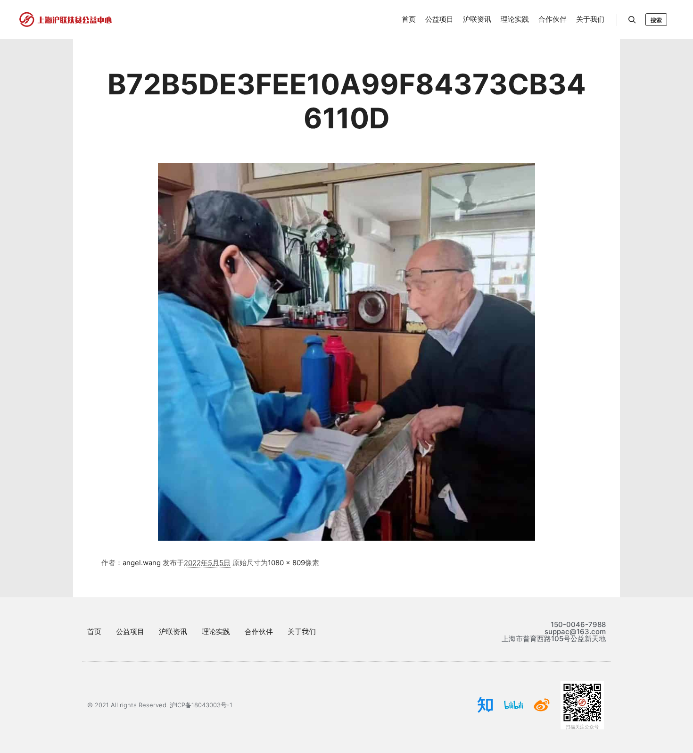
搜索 (656, 20)
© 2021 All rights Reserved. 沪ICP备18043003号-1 (159, 705)
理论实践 (216, 631)
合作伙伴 (259, 631)
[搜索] (632, 20)
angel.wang (142, 562)
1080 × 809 (286, 562)
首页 (94, 631)
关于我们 (302, 631)
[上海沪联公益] (66, 19)
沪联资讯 (173, 631)
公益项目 (130, 631)
